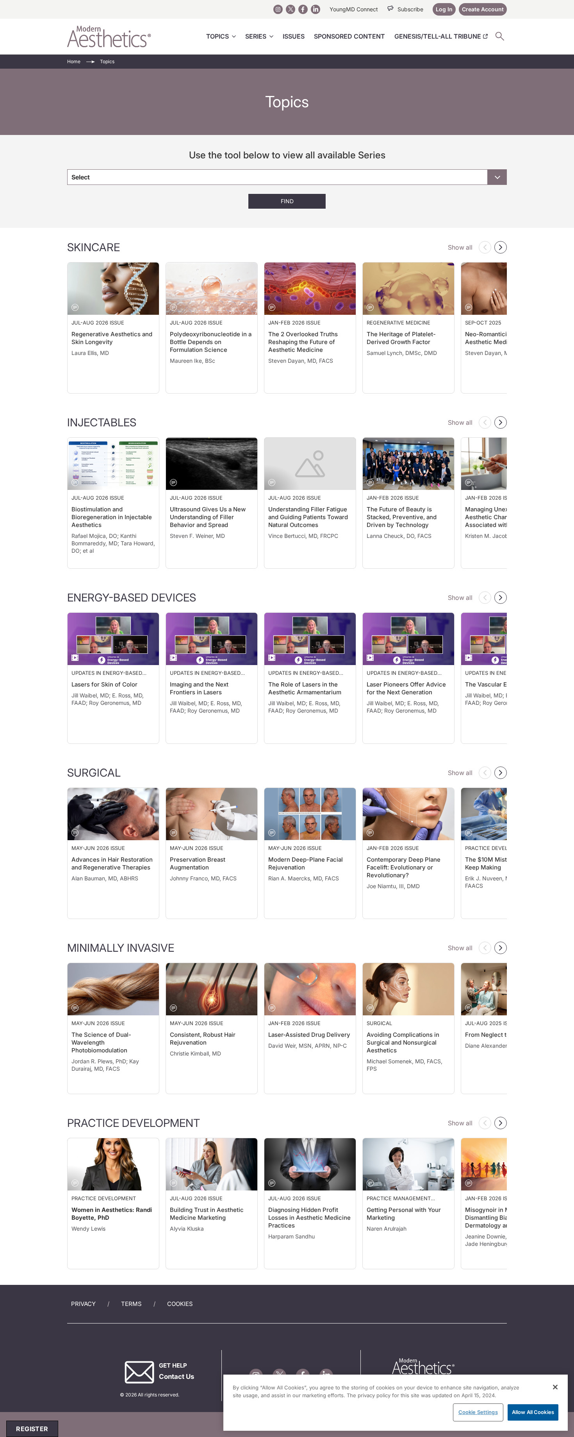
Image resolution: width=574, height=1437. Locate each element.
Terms (131, 1303)
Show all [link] (460, 247)
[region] (395, 1403)
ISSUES (294, 36)
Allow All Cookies (533, 1412)
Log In (444, 9)
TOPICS (217, 36)
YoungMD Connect (354, 9)
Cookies (180, 1303)
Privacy (83, 1303)
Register (32, 1429)
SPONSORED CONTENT (349, 36)
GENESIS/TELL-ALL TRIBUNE (437, 36)
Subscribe (410, 9)
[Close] (555, 1387)
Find (287, 201)
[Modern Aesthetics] (109, 36)
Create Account (483, 9)
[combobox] (287, 177)
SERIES (255, 36)
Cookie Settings (478, 1412)
